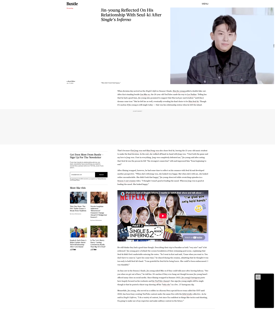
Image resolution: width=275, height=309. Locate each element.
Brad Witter (71, 81)
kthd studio (187, 294)
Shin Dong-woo (152, 150)
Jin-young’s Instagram (191, 277)
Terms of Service (102, 178)
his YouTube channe (160, 281)
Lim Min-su (145, 94)
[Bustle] (72, 4)
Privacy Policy (76, 180)
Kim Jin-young (179, 91)
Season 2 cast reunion (126, 180)
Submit (101, 175)
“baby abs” (166, 284)
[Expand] (257, 275)
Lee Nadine (192, 94)
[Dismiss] (271, 275)
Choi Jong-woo (136, 150)
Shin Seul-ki (193, 101)
